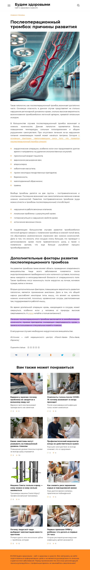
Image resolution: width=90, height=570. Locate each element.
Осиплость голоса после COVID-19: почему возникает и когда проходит (63, 399)
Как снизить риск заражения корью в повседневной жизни (62, 486)
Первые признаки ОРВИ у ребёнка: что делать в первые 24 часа (62, 532)
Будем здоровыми (32, 4)
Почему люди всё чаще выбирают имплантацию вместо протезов (26, 532)
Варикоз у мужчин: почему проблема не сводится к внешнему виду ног (23, 399)
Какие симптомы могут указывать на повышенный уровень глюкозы (23, 443)
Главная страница (17, 15)
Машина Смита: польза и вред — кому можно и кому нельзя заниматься (26, 487)
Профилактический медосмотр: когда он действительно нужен (63, 442)
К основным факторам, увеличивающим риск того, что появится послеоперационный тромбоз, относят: (45, 138)
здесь (30, 313)
